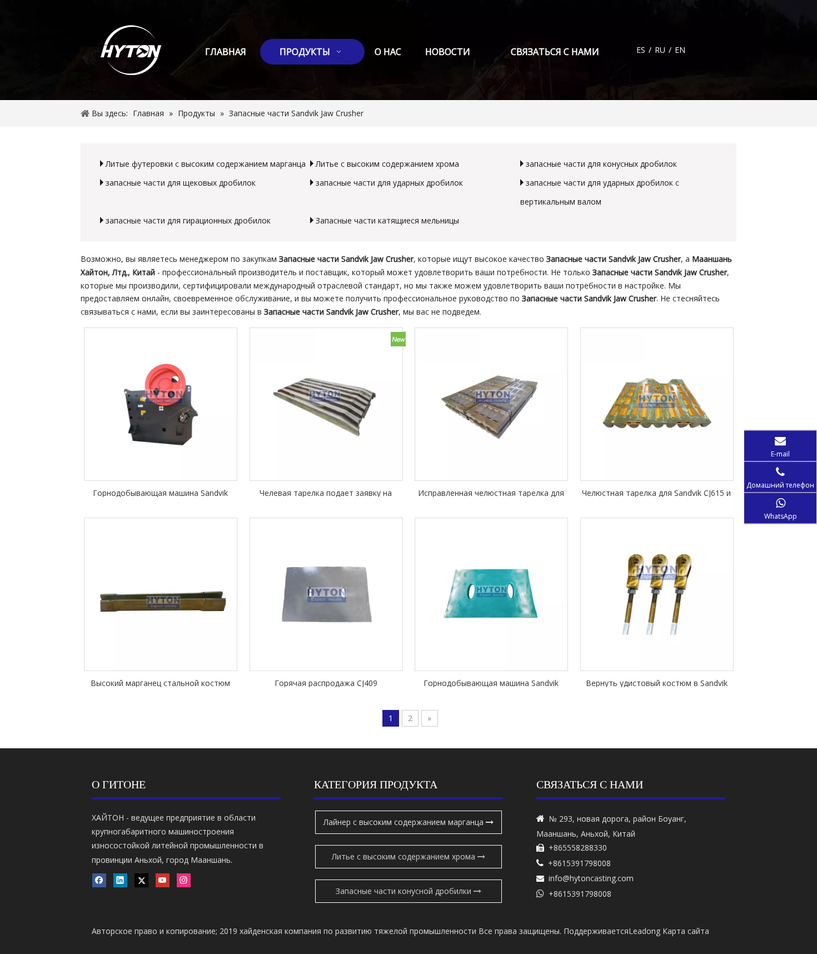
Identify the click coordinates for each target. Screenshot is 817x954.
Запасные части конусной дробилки (405, 891)
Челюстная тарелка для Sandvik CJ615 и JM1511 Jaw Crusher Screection (656, 492)
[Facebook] (99, 880)
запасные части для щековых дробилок (181, 182)
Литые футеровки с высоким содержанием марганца (206, 163)
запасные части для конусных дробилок (601, 163)
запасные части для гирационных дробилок (188, 220)
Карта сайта (685, 931)
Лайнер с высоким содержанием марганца (404, 822)
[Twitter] (141, 880)
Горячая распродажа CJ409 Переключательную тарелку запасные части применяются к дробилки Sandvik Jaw (325, 682)
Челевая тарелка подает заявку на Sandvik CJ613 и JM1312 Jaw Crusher (326, 492)
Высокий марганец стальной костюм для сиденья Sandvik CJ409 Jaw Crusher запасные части (160, 682)
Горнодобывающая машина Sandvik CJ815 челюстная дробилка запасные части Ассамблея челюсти (161, 492)
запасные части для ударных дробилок (389, 182)
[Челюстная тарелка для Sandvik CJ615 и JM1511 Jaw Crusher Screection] (657, 403)
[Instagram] (184, 880)
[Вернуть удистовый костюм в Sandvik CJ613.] (657, 593)
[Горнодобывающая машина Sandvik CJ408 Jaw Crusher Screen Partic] (491, 593)
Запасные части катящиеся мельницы (387, 220)
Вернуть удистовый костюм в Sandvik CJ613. (657, 682)
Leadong (644, 931)
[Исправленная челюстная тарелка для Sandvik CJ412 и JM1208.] (491, 403)
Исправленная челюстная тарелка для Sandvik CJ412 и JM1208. (491, 492)
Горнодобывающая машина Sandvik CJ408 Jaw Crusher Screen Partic (491, 682)
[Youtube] (163, 880)
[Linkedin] (120, 880)
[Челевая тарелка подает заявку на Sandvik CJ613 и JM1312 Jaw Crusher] (326, 403)
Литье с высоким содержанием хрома (387, 163)
